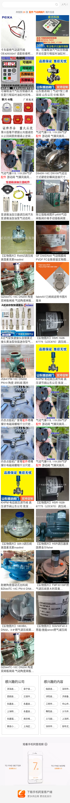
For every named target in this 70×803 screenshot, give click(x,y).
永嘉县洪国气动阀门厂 (18, 703)
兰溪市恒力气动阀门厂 (34, 696)
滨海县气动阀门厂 (15, 688)
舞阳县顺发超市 (53, 711)
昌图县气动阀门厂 (15, 696)
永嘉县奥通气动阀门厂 (34, 703)
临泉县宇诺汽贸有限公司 (57, 688)
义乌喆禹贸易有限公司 (56, 718)
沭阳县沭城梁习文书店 (56, 696)
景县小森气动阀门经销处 (19, 726)
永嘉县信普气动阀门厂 (34, 711)
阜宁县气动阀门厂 (32, 688)
